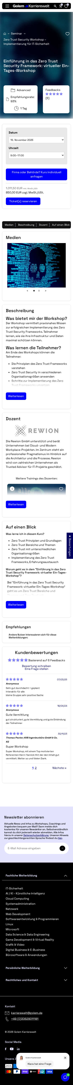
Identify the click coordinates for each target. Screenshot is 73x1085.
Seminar (16, 33)
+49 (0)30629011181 (24, 1019)
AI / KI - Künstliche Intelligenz (25, 893)
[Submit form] (62, 848)
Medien (9, 224)
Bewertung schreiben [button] (36, 666)
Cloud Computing (17, 898)
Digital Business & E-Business (25, 950)
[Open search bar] (55, 6)
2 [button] (36, 768)
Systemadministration (20, 904)
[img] (14, 679)
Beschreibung (26, 224)
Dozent (43, 224)
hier (60, 838)
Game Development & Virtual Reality (30, 940)
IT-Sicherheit (14, 888)
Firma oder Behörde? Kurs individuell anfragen (36, 174)
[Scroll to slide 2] (39, 290)
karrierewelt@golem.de (26, 1013)
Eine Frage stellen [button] (36, 669)
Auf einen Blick (61, 224)
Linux (9, 924)
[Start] (5, 34)
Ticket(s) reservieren (36, 805)
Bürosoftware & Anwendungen (26, 955)
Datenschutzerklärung (36, 835)
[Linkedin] (18, 1049)
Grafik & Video (15, 944)
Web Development (18, 914)
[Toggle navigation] (7, 6)
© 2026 (20, 1031)
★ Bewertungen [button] (70, 546)
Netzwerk (12, 909)
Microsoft (12, 929)
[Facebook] (5, 1049)
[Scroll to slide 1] (34, 290)
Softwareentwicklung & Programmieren (32, 919)
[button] (54, 92)
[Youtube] (11, 1049)
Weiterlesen (16, 396)
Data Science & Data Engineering (27, 934)
